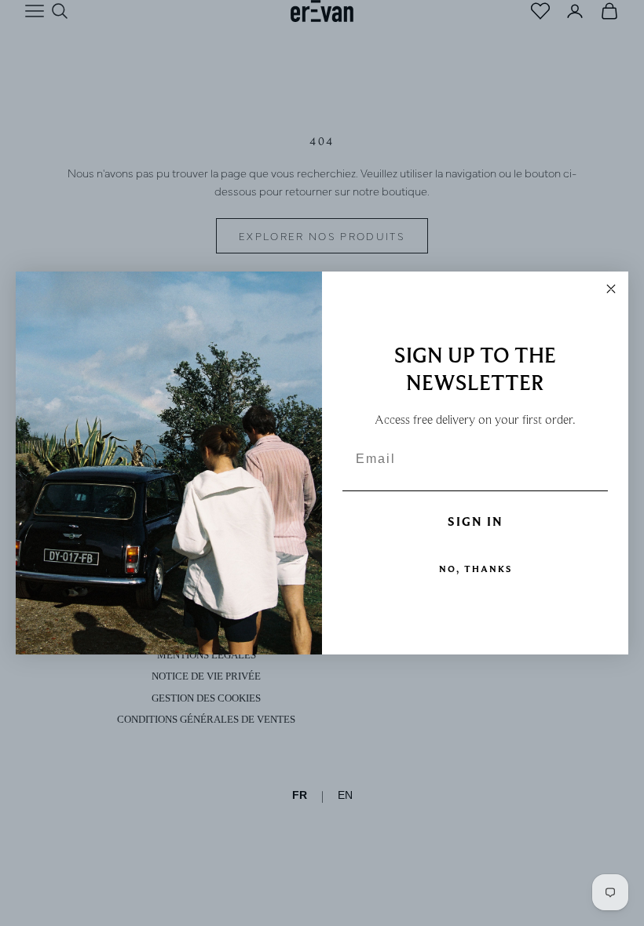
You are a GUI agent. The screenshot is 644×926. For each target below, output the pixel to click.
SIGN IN (475, 522)
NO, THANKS (475, 568)
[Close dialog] (611, 288)
